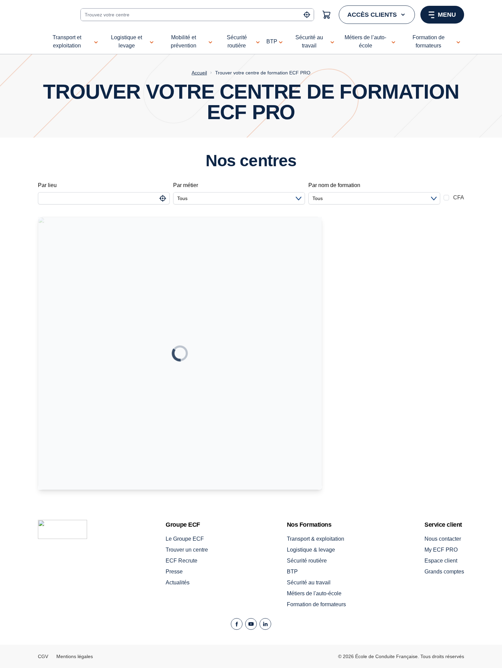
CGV (43, 656)
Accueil (199, 72)
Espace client (440, 561)
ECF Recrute (181, 561)
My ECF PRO (441, 550)
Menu (447, 14)
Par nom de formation (334, 185)
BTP (292, 571)
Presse (174, 571)
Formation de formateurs (316, 604)
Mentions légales (74, 656)
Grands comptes (444, 571)
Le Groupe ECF (185, 539)
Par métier (185, 185)
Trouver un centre (187, 550)
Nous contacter (442, 539)
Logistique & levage (311, 550)
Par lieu (47, 185)
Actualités (178, 582)
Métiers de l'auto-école (314, 593)
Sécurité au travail (309, 582)
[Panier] (326, 15)
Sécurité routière (307, 561)
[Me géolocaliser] (306, 14)
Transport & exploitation (315, 539)
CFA (458, 197)
